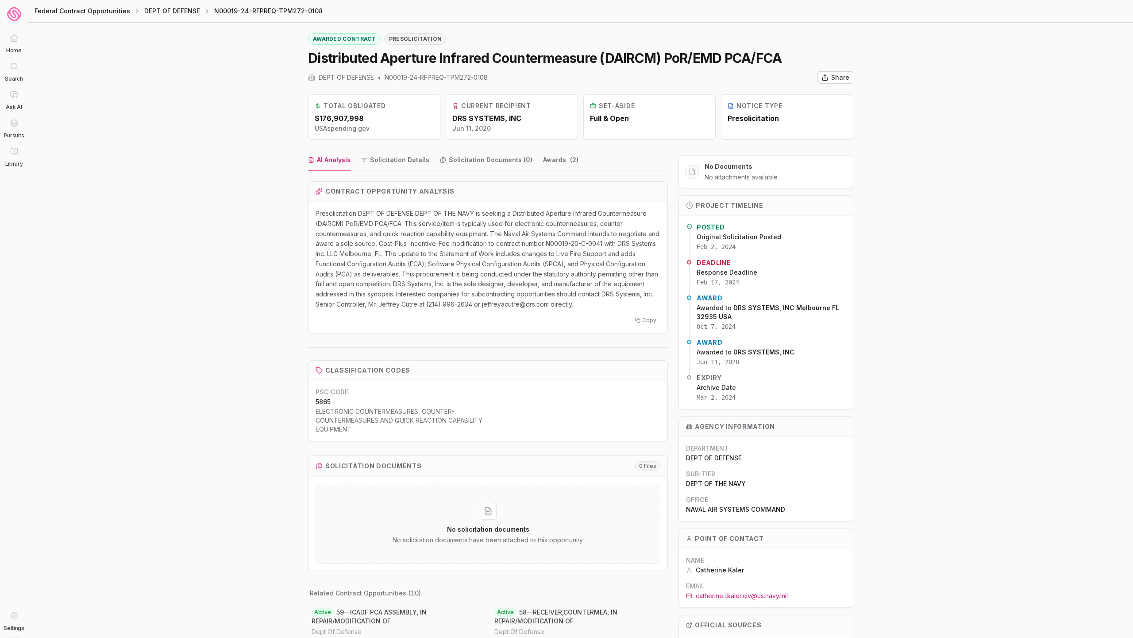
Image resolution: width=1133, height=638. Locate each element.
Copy (649, 320)
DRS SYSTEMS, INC (486, 118)
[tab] (329, 160)
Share (840, 77)
